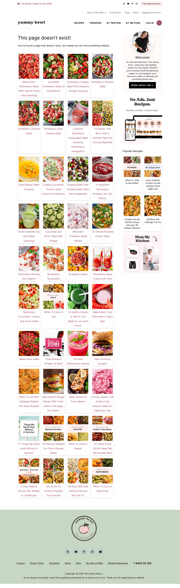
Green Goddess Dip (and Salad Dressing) (29, 236)
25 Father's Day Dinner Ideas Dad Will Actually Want (102, 448)
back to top (144, 563)
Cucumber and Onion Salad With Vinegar (53, 236)
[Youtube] (128, 4)
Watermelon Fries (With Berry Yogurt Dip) (102, 316)
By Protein (114, 23)
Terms (68, 563)
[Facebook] (124, 4)
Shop (78, 563)
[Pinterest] (132, 4)
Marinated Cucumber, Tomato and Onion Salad (29, 316)
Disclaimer (54, 563)
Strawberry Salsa (78, 274)
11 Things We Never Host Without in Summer (29, 448)
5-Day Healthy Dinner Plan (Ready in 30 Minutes (29, 491)
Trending (95, 23)
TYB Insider (151, 4)
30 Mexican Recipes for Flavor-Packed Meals (53, 448)
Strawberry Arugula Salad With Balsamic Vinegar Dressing (78, 86)
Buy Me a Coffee (94, 563)
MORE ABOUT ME (141, 85)
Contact (21, 563)
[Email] (100, 552)
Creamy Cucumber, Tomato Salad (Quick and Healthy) (53, 189)
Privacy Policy (37, 563)
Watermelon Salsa (29, 359)
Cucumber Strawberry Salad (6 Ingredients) (53, 86)
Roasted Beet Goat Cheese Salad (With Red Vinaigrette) (78, 189)
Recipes (79, 23)
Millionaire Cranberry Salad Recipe (78, 236)
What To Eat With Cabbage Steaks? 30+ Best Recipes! (29, 401)
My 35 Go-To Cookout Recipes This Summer (53, 491)
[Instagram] (136, 4)
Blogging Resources (118, 563)
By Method (133, 23)
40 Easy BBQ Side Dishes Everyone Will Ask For (78, 491)
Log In (150, 23)
